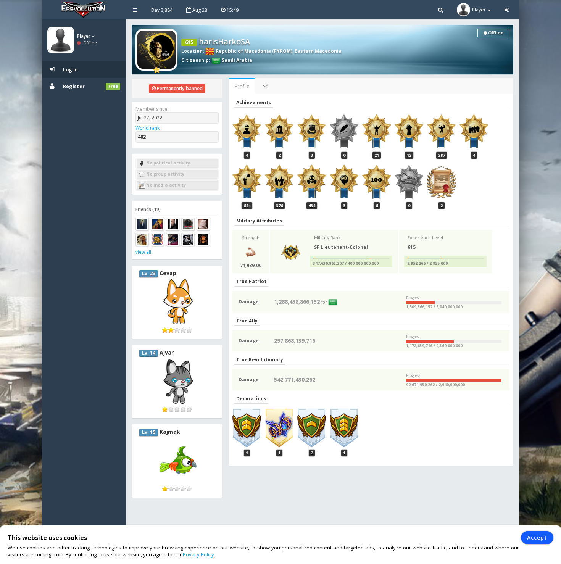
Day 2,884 (161, 10)
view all (143, 252)
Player (84, 36)
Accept (537, 537)
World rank (147, 128)
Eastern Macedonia (318, 51)
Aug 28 (199, 10)
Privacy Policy (198, 554)
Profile (242, 86)
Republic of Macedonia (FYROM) (253, 51)
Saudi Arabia (236, 60)
